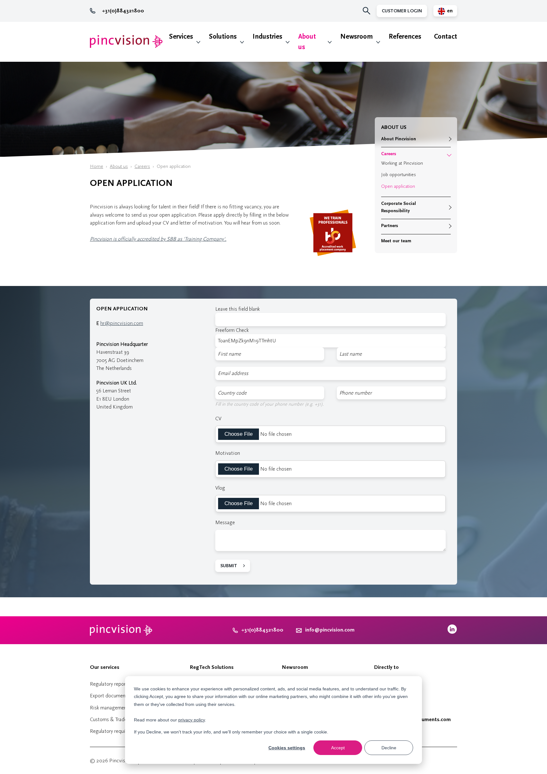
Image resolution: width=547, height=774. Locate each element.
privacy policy (191, 719)
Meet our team (396, 241)
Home (96, 166)
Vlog (220, 488)
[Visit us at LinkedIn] (452, 632)
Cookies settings (286, 747)
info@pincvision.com (330, 630)
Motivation (227, 453)
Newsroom (356, 37)
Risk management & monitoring (124, 708)
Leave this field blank (237, 309)
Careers (142, 166)
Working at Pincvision (402, 163)
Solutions (223, 37)
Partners (389, 225)
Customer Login (402, 11)
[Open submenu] (449, 139)
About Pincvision (398, 139)
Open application (398, 186)
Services (181, 37)
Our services (104, 667)
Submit (228, 565)
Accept (338, 747)
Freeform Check (232, 330)
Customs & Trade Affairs (116, 719)
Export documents (109, 696)
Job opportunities (398, 174)
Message (225, 522)
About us (307, 42)
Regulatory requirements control (124, 731)
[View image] (333, 260)
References (405, 37)
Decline (388, 747)
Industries (267, 37)
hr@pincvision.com (121, 323)
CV (218, 419)
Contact (445, 37)
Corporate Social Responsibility (398, 207)
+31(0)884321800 (123, 11)
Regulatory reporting (112, 684)
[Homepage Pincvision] (126, 41)
